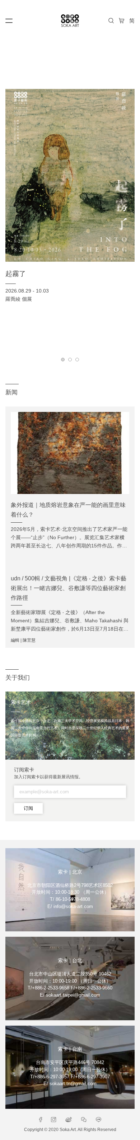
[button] (63, 359)
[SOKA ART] (70, 20)
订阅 (28, 808)
